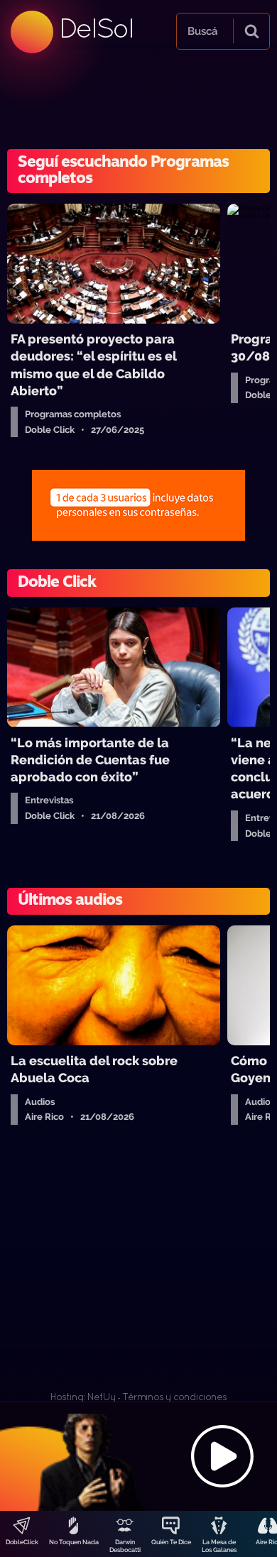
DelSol (96, 28)
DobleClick (22, 1542)
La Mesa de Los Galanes (219, 1546)
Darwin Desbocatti (125, 1546)
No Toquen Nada (74, 1542)
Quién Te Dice (171, 1542)
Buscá (202, 31)
